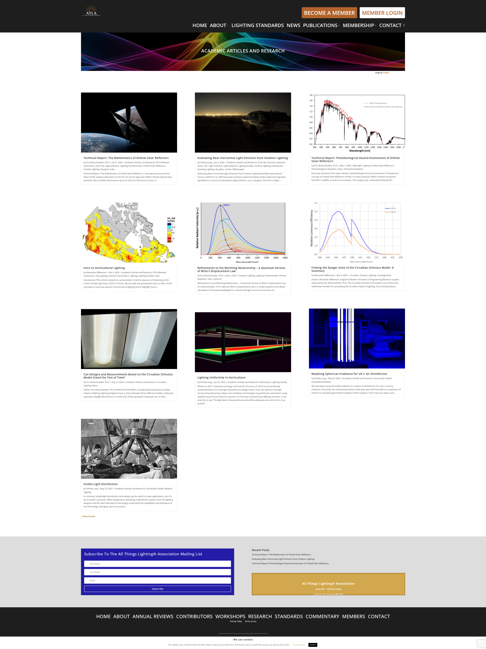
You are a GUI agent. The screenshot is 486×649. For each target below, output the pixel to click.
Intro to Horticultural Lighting (104, 268)
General (112, 275)
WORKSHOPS (230, 616)
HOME (200, 25)
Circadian (161, 382)
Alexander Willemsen (96, 272)
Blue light (357, 165)
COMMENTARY (322, 616)
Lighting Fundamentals (131, 165)
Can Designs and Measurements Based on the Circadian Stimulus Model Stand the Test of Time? (128, 376)
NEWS (293, 25)
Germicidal (151, 488)
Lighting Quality (146, 275)
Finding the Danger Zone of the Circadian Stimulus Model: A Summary (352, 269)
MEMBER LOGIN (382, 12)
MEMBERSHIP (358, 25)
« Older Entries (88, 516)
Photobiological (318, 169)
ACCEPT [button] (313, 645)
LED (206, 165)
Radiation (202, 279)
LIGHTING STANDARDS (257, 25)
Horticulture (123, 275)
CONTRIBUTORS (194, 616)
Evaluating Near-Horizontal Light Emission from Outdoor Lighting (242, 158)
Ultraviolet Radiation (353, 169)
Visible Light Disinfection (101, 484)
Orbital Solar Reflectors (154, 165)
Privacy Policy (236, 621)
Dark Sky (100, 165)
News (95, 385)
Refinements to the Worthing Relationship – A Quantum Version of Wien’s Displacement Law (241, 269)
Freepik (386, 72)
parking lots (277, 165)
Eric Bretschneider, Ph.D (97, 162)
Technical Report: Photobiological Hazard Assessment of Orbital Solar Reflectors (355, 159)
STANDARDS (289, 616)
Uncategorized (384, 275)
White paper (238, 169)
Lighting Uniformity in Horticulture (221, 377)
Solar (112, 169)
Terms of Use (250, 621)
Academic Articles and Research (140, 162)
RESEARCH (260, 616)
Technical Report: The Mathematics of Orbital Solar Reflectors (126, 158)
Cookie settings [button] (298, 644)
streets (228, 169)
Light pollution (112, 165)
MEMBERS (353, 616)
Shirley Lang (92, 488)
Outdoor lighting (91, 169)
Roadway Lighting (205, 169)
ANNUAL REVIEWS (153, 616)
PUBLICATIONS (320, 25)
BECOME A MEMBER (329, 12)
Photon (282, 275)
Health (160, 488)
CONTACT (390, 25)
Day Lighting (102, 275)
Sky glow (104, 169)
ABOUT (218, 25)
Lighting (134, 275)
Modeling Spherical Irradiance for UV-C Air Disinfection (349, 374)
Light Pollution (215, 165)
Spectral (217, 279)
